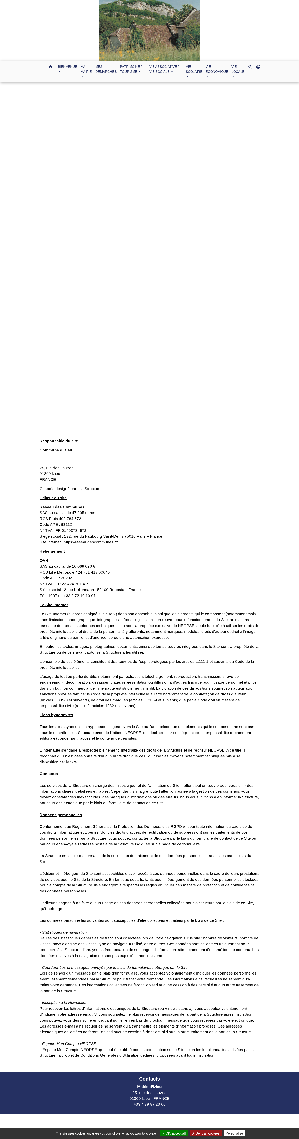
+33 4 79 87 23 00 (150, 1104)
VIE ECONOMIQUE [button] (217, 69)
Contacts (149, 1079)
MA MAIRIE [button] (86, 69)
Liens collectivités (111, 1118)
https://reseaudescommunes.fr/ (91, 542)
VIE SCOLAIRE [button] (194, 69)
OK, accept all (175, 1133)
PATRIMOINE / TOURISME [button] (131, 69)
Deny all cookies (207, 1133)
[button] (50, 67)
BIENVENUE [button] (67, 66)
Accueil (134, 262)
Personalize (234, 1133)
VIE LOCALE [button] (237, 69)
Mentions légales (158, 262)
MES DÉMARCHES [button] (106, 69)
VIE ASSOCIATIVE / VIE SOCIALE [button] (164, 69)
